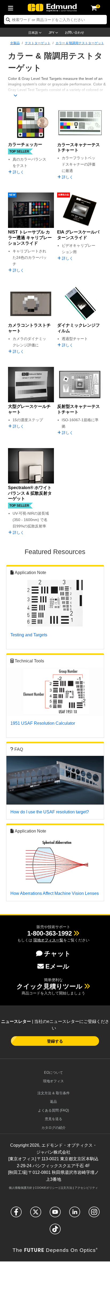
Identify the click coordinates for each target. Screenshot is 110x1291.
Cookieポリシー (46, 1187)
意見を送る (53, 1119)
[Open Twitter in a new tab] (35, 1214)
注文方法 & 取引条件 (53, 1093)
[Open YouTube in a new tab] (55, 1214)
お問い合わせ (74, 32)
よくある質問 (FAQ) (53, 1110)
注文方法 (66, 1187)
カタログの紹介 (53, 1128)
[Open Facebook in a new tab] (16, 1214)
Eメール (57, 966)
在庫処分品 (63, 195)
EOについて (53, 1073)
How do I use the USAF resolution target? (49, 812)
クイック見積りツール (49, 986)
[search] (55, 19)
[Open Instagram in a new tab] (94, 1214)
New (12, 194)
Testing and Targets (28, 635)
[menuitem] (12, 7)
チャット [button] (57, 953)
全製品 (15, 43)
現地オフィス (53, 1081)
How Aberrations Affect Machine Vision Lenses (54, 893)
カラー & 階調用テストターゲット (80, 43)
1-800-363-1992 (49, 933)
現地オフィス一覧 (48, 940)
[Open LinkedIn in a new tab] (74, 1214)
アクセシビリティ (86, 1187)
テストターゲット (37, 43)
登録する (55, 1041)
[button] (49, 933)
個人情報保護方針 (20, 1187)
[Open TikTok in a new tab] (55, 1231)
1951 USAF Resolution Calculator (42, 723)
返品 (53, 1102)
